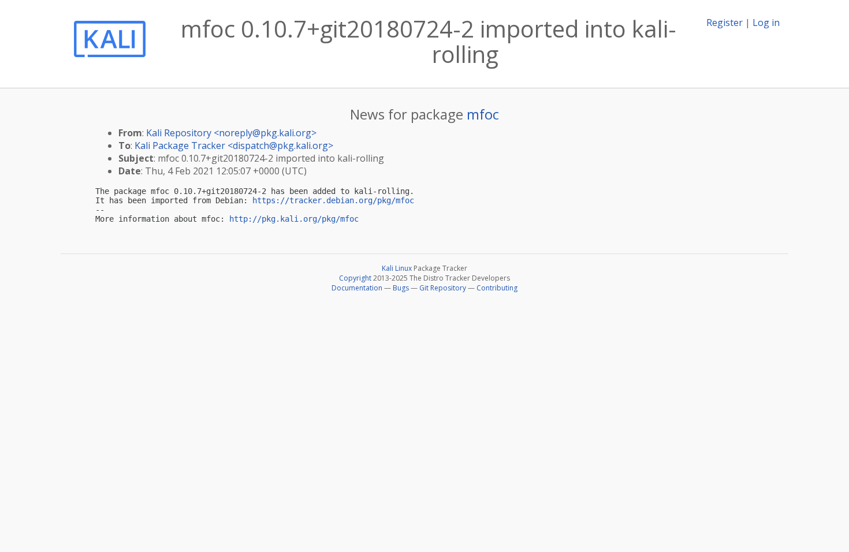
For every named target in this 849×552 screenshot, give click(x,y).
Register (724, 22)
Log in (766, 22)
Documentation (357, 288)
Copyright (355, 278)
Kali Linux (397, 268)
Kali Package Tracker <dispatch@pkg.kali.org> (234, 145)
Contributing (496, 288)
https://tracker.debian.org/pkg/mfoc (333, 200)
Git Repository (442, 288)
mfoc (483, 114)
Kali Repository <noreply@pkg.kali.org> (231, 132)
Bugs (401, 288)
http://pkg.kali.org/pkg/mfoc (294, 218)
